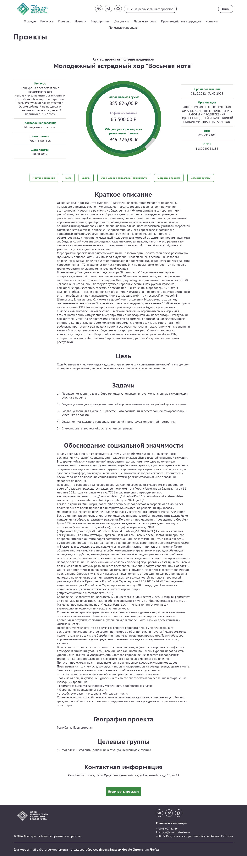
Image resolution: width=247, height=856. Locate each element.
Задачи (86, 178)
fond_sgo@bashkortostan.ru (173, 832)
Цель (68, 178)
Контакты (212, 21)
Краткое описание (44, 178)
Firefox (154, 849)
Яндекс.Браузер (110, 849)
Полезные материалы (123, 27)
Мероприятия (100, 21)
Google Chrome (132, 849)
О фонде (30, 21)
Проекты (64, 21)
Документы (121, 21)
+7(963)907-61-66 (167, 828)
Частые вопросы (145, 21)
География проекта (168, 178)
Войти (225, 9)
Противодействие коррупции (181, 21)
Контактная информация (171, 823)
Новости (80, 21)
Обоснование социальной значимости (124, 178)
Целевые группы (201, 178)
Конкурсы (47, 21)
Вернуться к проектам (123, 791)
